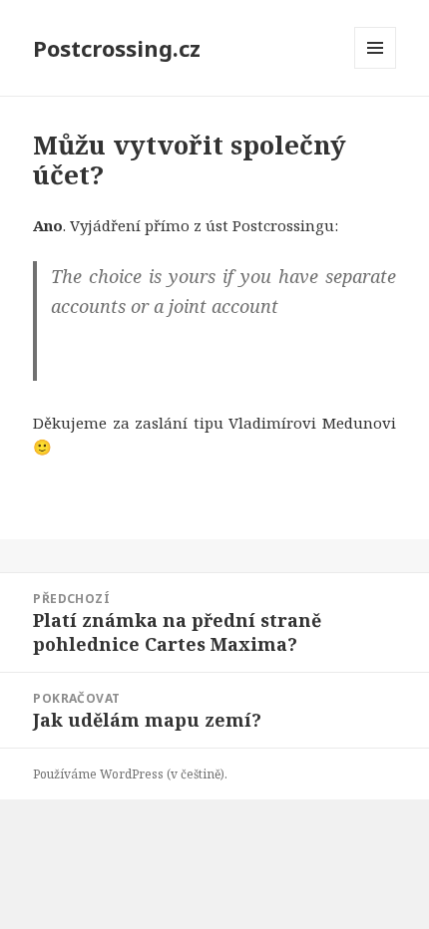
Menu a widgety (375, 68)
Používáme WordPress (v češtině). (130, 774)
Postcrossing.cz (117, 48)
